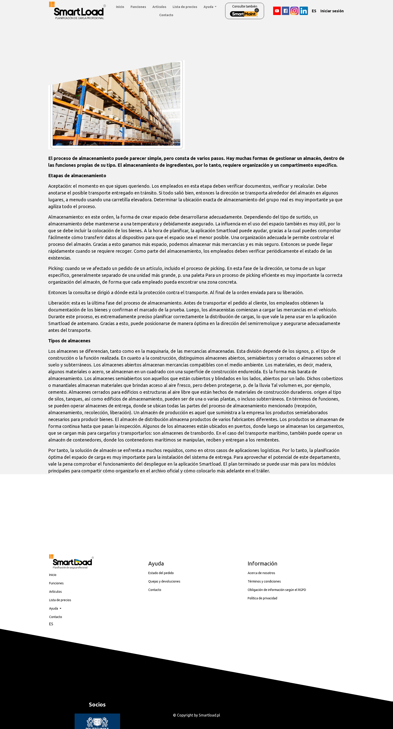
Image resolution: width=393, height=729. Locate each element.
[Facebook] (285, 11)
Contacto (166, 15)
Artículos (159, 7)
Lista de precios (185, 7)
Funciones (138, 7)
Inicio (120, 7)
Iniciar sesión (332, 11)
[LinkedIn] (304, 11)
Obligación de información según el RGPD (277, 590)
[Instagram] (294, 11)
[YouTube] (277, 11)
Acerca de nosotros (261, 573)
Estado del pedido (161, 573)
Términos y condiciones (264, 581)
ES (314, 11)
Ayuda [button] (209, 7)
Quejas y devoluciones (164, 581)
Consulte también (244, 6)
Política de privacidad (262, 598)
